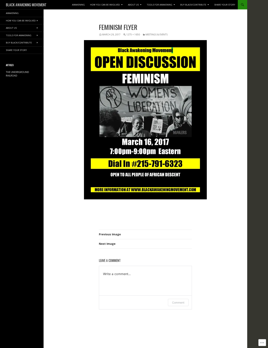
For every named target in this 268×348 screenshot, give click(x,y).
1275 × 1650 (133, 34)
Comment (178, 302)
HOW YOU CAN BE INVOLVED (105, 4)
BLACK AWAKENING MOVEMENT (26, 4)
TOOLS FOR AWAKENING (159, 4)
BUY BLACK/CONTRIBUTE (193, 4)
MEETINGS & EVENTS (157, 34)
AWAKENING (78, 4)
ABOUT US (133, 4)
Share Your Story (224, 4)
